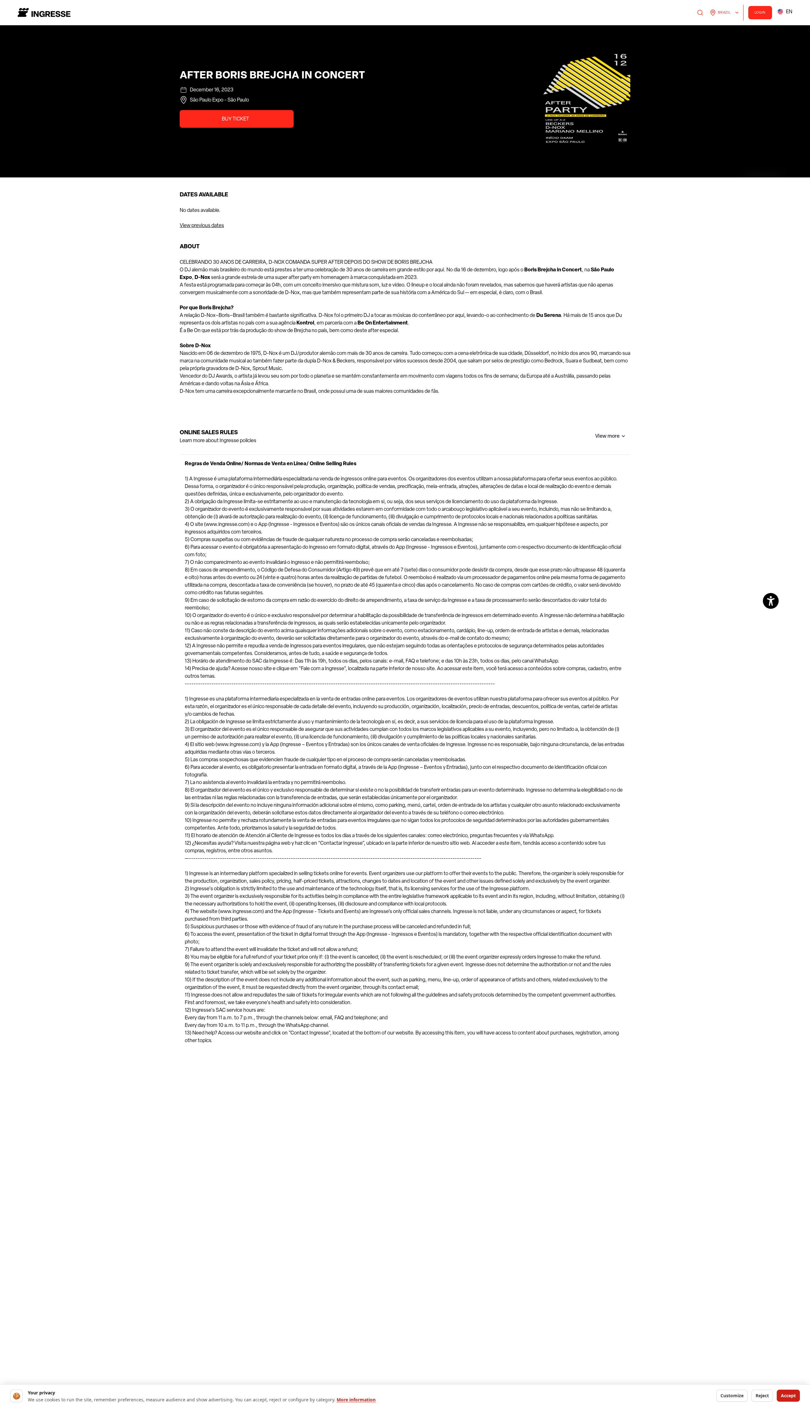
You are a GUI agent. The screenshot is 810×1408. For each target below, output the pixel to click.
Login (760, 12)
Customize (732, 1396)
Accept (788, 1396)
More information (356, 1400)
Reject (762, 1396)
